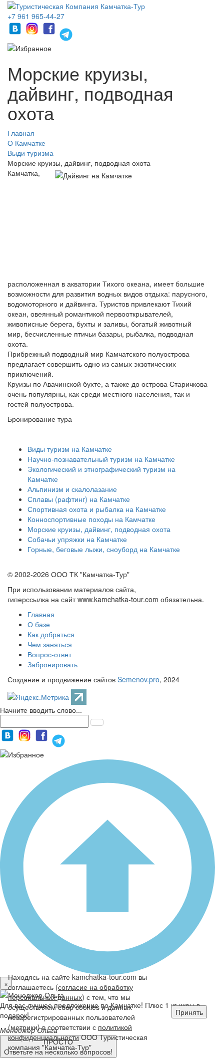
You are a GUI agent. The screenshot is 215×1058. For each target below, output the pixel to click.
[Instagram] (33, 33)
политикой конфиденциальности (70, 1032)
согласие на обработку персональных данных (70, 992)
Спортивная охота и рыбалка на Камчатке (97, 509)
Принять (189, 1012)
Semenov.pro (139, 679)
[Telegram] (66, 33)
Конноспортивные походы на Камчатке (92, 519)
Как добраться (51, 634)
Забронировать (53, 664)
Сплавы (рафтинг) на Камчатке (79, 499)
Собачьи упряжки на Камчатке (77, 539)
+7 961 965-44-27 (36, 16)
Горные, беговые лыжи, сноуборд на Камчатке (104, 549)
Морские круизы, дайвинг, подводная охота (99, 529)
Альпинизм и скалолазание (72, 489)
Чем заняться (50, 644)
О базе (39, 624)
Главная (41, 614)
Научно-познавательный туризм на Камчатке (101, 459)
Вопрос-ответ (50, 654)
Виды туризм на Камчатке (70, 449)
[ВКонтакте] (16, 33)
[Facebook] (50, 33)
